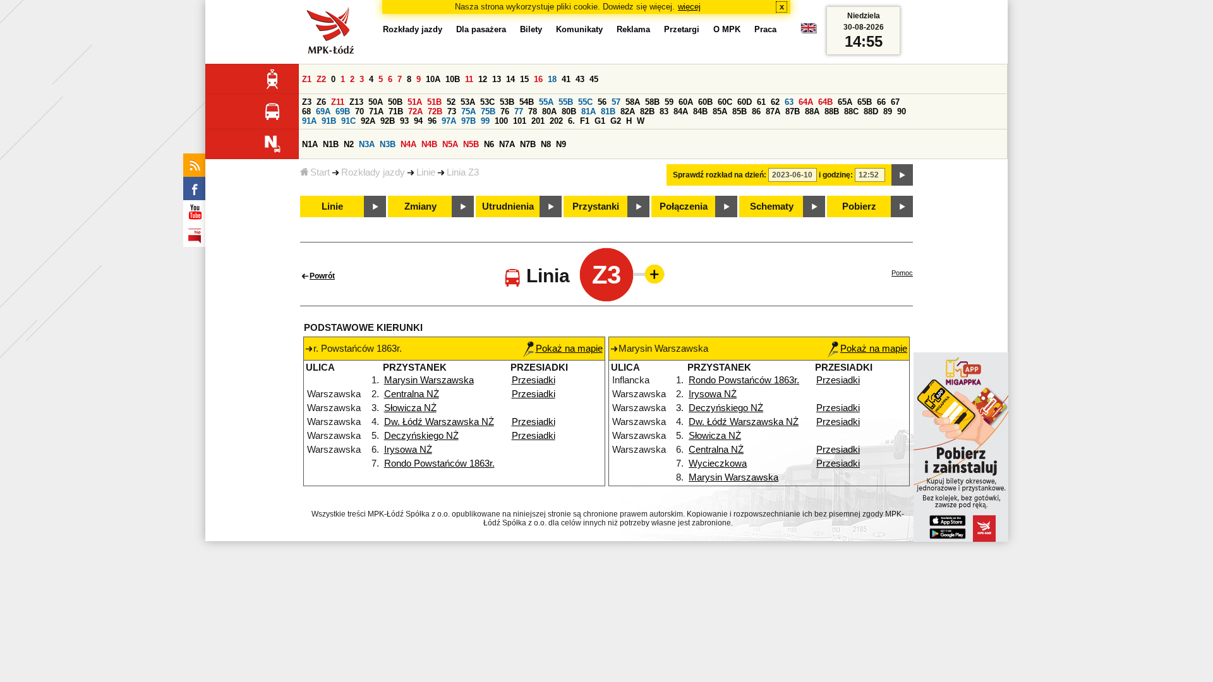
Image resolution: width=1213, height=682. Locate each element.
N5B (471, 144)
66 (881, 102)
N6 (489, 144)
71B (396, 111)
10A (433, 79)
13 (496, 79)
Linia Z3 (463, 172)
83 (664, 111)
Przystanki (595, 206)
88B (831, 111)
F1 (584, 121)
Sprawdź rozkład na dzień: (719, 174)
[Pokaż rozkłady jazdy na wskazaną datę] (902, 175)
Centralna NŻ (411, 394)
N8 (546, 144)
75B (488, 111)
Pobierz (859, 206)
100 (501, 121)
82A (627, 111)
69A (323, 111)
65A (845, 102)
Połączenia (684, 206)
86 (756, 111)
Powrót (322, 276)
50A (375, 102)
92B (387, 121)
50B (395, 102)
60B (705, 102)
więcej (689, 6)
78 (532, 111)
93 (404, 121)
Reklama (633, 29)
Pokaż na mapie (569, 349)
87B (792, 111)
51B (434, 102)
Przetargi (681, 29)
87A (773, 111)
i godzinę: (836, 174)
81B (608, 111)
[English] (808, 31)
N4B (429, 144)
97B (468, 121)
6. (571, 121)
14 (510, 79)
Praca (765, 29)
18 (552, 79)
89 (887, 111)
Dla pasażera (481, 29)
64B (825, 102)
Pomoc (902, 273)
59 (669, 102)
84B (700, 111)
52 (451, 102)
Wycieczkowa (718, 463)
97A (449, 121)
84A (680, 111)
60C (725, 102)
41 (566, 79)
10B (452, 79)
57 (616, 102)
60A (686, 102)
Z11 (337, 102)
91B (329, 121)
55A (546, 102)
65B (864, 102)
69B (342, 111)
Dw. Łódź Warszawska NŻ (439, 422)
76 (504, 111)
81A (588, 111)
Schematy (772, 206)
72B (435, 111)
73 (451, 111)
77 (518, 111)
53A (468, 102)
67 (895, 102)
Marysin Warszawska (429, 380)
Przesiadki (533, 380)
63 (789, 102)
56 (602, 102)
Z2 (321, 79)
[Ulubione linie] (651, 274)
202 (556, 121)
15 (524, 79)
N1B (331, 144)
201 (538, 121)
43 (580, 79)
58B (652, 102)
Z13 (356, 102)
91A (309, 121)
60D (744, 102)
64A (806, 102)
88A (812, 111)
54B (526, 102)
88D (871, 111)
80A (549, 111)
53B (507, 102)
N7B (528, 144)
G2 (615, 121)
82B (647, 111)
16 (538, 79)
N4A (408, 144)
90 (901, 111)
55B (565, 102)
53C (487, 102)
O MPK (726, 29)
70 (359, 111)
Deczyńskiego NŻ (421, 436)
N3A (367, 144)
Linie (425, 172)
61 (761, 102)
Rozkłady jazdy (373, 172)
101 (519, 121)
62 (775, 102)
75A (468, 111)
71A (376, 111)
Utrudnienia (508, 206)
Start (320, 172)
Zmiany (420, 206)
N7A (507, 144)
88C (851, 111)
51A (414, 102)
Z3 (306, 102)
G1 (599, 121)
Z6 (321, 102)
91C (348, 121)
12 (482, 79)
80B (569, 111)
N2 (349, 144)
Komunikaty (579, 29)
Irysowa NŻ (408, 450)
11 (469, 79)
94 (418, 121)
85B (739, 111)
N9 (561, 144)
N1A (310, 144)
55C (585, 102)
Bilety (531, 29)
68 (306, 111)
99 (485, 121)
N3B (387, 144)
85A (720, 111)
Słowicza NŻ (410, 408)
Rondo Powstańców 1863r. (439, 463)
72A (415, 111)
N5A (450, 144)
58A (632, 102)
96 (432, 121)
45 (593, 79)
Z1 (306, 79)
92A (368, 121)
